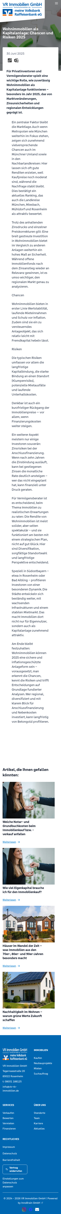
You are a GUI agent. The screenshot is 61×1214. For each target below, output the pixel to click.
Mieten (38, 1068)
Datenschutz (10, 1153)
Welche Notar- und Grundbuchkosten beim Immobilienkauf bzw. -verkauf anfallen (19, 828)
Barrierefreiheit (11, 1160)
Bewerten (8, 1118)
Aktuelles (39, 1128)
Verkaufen (8, 1112)
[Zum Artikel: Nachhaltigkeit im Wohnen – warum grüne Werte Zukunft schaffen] (30, 990)
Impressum (9, 1146)
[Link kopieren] (10, 60)
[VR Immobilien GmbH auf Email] (37, 1209)
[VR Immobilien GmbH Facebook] (30, 1209)
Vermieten (8, 1123)
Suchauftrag (41, 1073)
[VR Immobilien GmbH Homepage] (15, 1054)
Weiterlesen (9, 842)
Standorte (39, 1112)
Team (37, 1118)
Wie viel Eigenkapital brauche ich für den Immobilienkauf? (23, 890)
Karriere (38, 1123)
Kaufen (38, 1057)
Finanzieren (9, 1128)
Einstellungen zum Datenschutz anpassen (13, 1182)
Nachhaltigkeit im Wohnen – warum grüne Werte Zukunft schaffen (22, 1016)
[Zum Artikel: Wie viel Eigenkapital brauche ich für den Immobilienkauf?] (30, 866)
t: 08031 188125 (12, 1081)
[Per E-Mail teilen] (16, 60)
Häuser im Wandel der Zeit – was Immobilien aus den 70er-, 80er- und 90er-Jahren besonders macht (23, 952)
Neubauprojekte (43, 1063)
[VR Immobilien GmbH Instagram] (24, 1209)
